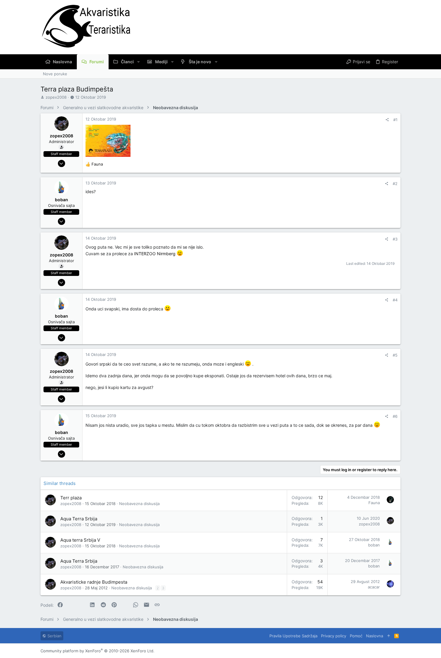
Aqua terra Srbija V (80, 540)
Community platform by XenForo (97, 650)
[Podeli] (387, 120)
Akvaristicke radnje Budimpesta (93, 582)
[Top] (388, 635)
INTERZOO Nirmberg (155, 253)
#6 (395, 416)
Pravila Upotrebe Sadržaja (293, 635)
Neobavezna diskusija (139, 503)
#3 (395, 239)
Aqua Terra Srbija (78, 519)
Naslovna (374, 635)
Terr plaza (71, 498)
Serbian (54, 635)
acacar (374, 587)
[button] (138, 62)
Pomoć (356, 635)
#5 (395, 355)
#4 (395, 300)
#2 (395, 183)
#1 (395, 119)
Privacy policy (333, 635)
